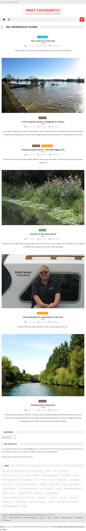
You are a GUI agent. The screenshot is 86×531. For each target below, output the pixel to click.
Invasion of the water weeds (43, 234)
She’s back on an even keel (43, 41)
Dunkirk (76, 475)
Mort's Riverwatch (43, 10)
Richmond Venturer (9, 488)
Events (42, 517)
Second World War (24, 493)
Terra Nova (42, 37)
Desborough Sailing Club (51, 475)
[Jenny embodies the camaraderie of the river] (43, 281)
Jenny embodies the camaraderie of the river (43, 317)
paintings (43, 484)
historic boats (62, 480)
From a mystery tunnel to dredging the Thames (43, 121)
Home (5, 517)
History (42, 118)
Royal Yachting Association (73, 488)
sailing (12, 493)
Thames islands (8, 502)
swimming (53, 497)
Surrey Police (41, 497)
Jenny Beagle (74, 480)
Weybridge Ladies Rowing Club (67, 502)
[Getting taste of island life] (43, 365)
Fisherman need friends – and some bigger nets (43, 149)
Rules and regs (67, 517)
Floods (52, 480)
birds (48, 471)
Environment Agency (26, 480)
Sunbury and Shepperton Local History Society (18, 497)
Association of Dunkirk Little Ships (14, 471)
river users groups (47, 488)
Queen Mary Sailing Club (71, 484)
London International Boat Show (26, 484)
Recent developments (30, 517)
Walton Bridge (21, 502)
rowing (58, 488)
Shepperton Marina (52, 493)
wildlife (24, 506)
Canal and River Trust (10, 475)
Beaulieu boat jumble (36, 471)
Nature (42, 230)
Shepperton (38, 493)
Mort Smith (43, 46)
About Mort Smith (15, 517)
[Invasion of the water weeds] (43, 197)
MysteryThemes (50, 515)
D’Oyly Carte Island (9, 480)
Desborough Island (33, 475)
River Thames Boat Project (28, 488)
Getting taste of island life (43, 405)
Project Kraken (54, 484)
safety (5, 493)
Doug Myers (66, 475)
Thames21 (74, 497)
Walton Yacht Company (37, 502)
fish (37, 480)
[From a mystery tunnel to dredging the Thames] (43, 85)
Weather (51, 502)
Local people (47, 146)
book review (64, 471)
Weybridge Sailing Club (10, 506)
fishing (44, 480)
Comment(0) (55, 46)
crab (21, 475)
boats (55, 471)
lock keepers (7, 484)
